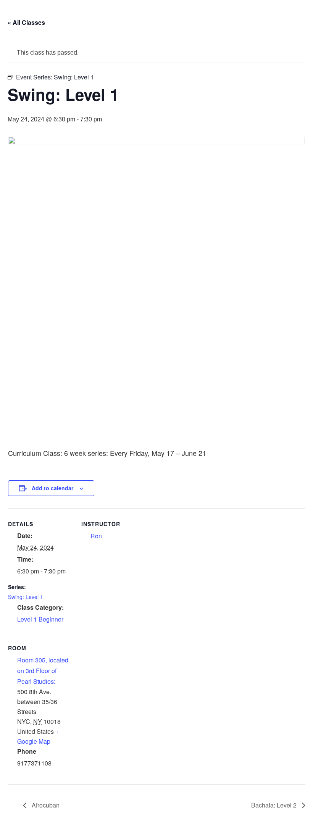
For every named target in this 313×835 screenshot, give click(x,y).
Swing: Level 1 (25, 597)
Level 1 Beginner (40, 619)
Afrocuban (45, 805)
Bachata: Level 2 (274, 805)
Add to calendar (52, 488)
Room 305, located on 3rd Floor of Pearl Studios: (42, 671)
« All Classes (26, 22)
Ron (96, 535)
